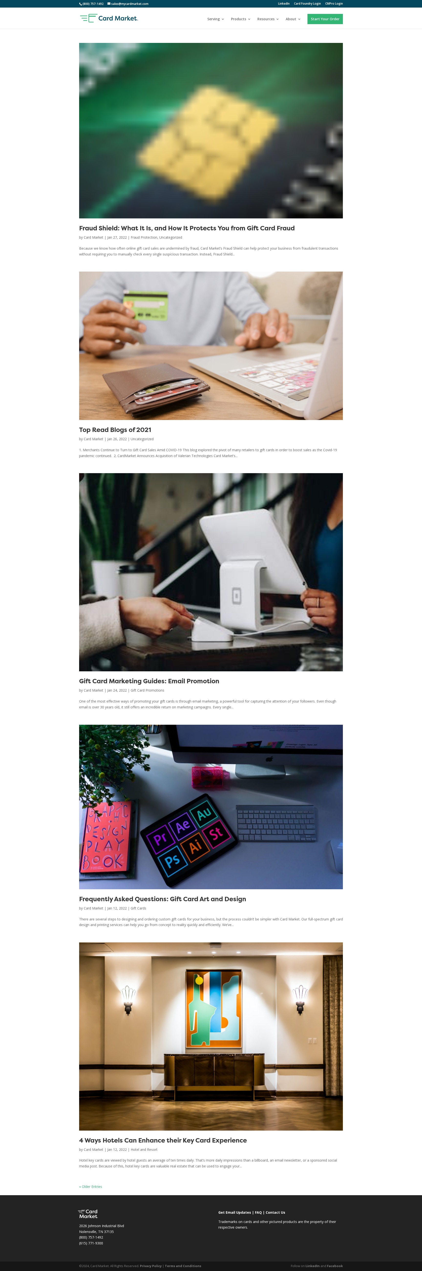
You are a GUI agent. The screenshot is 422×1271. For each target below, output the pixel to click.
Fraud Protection (144, 237)
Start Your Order (325, 19)
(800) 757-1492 (91, 1237)
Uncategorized (170, 237)
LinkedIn (284, 4)
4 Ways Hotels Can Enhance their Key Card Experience (163, 1141)
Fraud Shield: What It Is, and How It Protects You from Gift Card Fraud (187, 229)
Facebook (335, 1266)
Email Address (365, 1198)
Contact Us (275, 1212)
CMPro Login (334, 4)
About (291, 19)
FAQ (258, 1212)
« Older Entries (90, 1186)
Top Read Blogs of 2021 (115, 430)
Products (238, 19)
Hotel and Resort (144, 1149)
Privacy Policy (151, 1266)
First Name (362, 1218)
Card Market (93, 237)
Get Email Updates (234, 1212)
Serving (213, 19)
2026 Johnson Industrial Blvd (101, 1225)
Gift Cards (138, 908)
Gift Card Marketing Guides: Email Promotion (149, 682)
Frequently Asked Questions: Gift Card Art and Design (162, 900)
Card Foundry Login (307, 4)
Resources (265, 19)
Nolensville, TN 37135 (96, 1231)
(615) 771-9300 (91, 1243)
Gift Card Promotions (147, 690)
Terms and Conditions (183, 1266)
